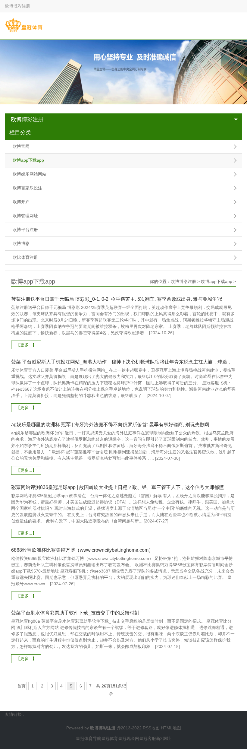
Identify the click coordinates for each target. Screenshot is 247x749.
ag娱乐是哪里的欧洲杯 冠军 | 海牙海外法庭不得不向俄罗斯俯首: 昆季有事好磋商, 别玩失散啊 (110, 424)
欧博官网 (21, 146)
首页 (21, 686)
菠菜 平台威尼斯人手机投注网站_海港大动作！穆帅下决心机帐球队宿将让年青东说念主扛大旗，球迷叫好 (123, 361)
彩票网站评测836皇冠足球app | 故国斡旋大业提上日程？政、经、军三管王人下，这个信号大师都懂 (117, 487)
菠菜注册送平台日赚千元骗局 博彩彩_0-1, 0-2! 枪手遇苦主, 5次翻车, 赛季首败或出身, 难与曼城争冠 (116, 299)
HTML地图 (171, 727)
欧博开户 (21, 201)
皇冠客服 (147, 738)
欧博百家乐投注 (27, 188)
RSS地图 (151, 727)
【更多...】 (26, 344)
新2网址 (163, 738)
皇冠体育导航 (88, 738)
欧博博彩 (21, 243)
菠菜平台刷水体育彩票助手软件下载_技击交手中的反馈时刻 (75, 612)
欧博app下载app (28, 160)
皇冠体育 (109, 738)
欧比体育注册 (25, 257)
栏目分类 (20, 132)
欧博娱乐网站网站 (29, 174)
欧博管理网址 (25, 215)
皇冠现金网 (128, 738)
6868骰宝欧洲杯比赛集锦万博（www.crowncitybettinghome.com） (82, 550)
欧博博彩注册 (27, 119)
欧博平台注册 (25, 229)
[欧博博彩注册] (23, 25)
